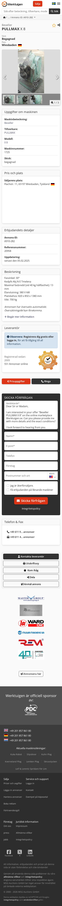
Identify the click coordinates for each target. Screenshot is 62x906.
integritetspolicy (11, 899)
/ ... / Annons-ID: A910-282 (20, 17)
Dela (32, 577)
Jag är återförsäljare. (21, 485)
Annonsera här (32, 674)
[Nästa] (57, 77)
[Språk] (54, 4)
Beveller (8, 123)
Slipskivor (31, 754)
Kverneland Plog (13, 761)
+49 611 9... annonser (22, 532)
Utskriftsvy (32, 563)
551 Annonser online (16, 364)
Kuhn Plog (46, 754)
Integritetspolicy (31, 508)
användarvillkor (31, 899)
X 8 (6, 142)
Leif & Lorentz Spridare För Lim (31, 768)
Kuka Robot (16, 754)
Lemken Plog (32, 761)
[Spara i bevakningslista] (54, 25)
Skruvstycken (50, 761)
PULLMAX (9, 132)
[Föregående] (5, 77)
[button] (58, 4)
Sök (55, 11)
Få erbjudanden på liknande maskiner (31, 489)
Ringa (47, 381)
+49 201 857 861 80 (20, 730)
